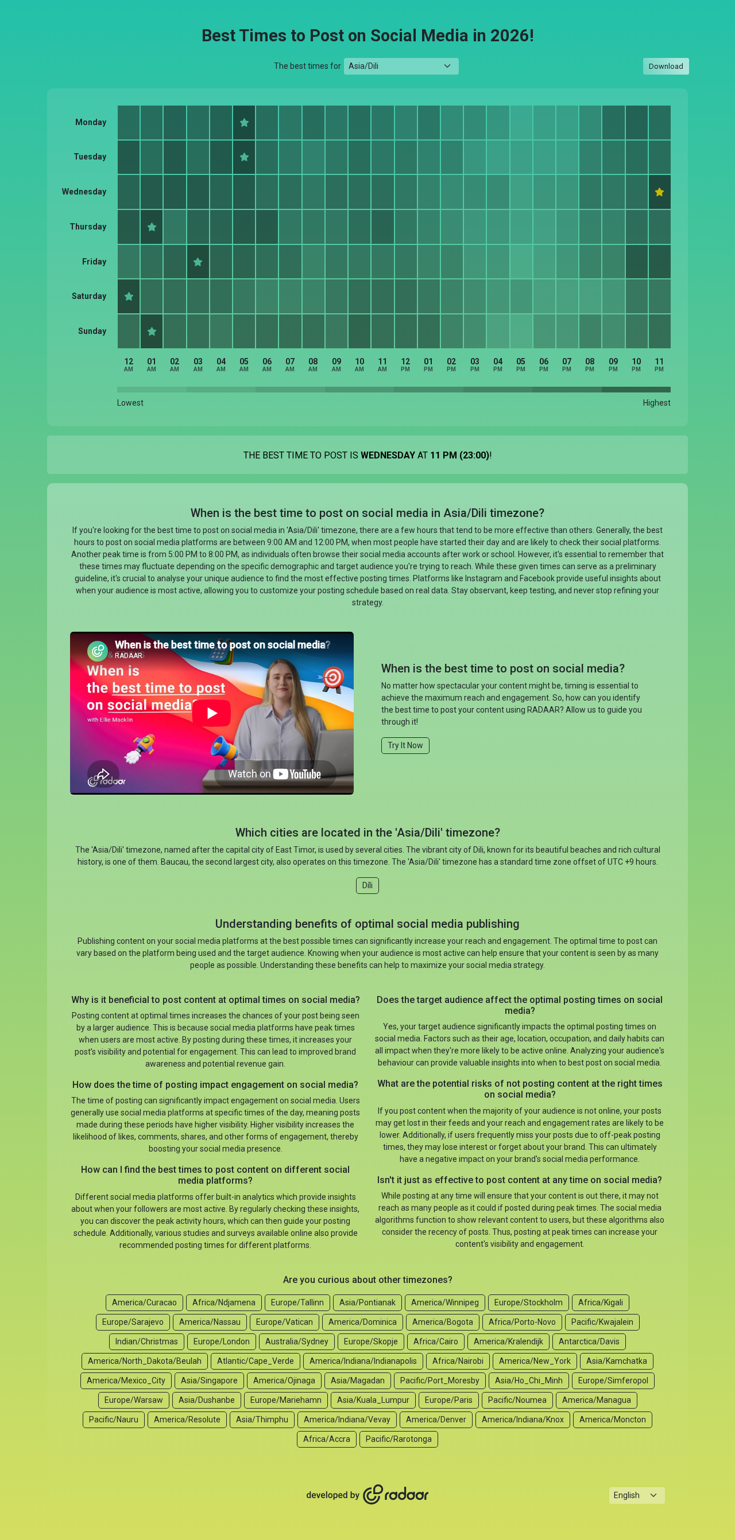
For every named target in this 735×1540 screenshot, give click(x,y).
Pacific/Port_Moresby (439, 1380)
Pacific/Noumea (517, 1400)
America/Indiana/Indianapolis (363, 1361)
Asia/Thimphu (262, 1419)
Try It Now (405, 745)
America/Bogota (442, 1322)
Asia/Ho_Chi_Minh (529, 1380)
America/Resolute (187, 1419)
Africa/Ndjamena (224, 1302)
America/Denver (436, 1419)
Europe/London (222, 1341)
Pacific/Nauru (113, 1419)
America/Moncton (612, 1419)
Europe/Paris (449, 1400)
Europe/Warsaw (134, 1400)
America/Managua (596, 1400)
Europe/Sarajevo (133, 1322)
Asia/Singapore (209, 1380)
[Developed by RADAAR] (367, 1494)
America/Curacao (144, 1302)
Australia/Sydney (296, 1341)
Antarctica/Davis (589, 1341)
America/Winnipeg (445, 1302)
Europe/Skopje (371, 1341)
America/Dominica (362, 1322)
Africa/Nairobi (457, 1361)
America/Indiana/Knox (523, 1419)
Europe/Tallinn (297, 1302)
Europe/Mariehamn (286, 1400)
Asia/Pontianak (367, 1302)
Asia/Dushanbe (207, 1400)
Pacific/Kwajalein (602, 1322)
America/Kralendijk (508, 1341)
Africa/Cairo (435, 1341)
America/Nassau (210, 1322)
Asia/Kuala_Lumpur (373, 1400)
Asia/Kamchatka (616, 1361)
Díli (367, 885)
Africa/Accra (326, 1439)
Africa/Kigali (600, 1302)
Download (666, 66)
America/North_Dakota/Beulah (145, 1361)
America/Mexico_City (126, 1380)
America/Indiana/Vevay (347, 1419)
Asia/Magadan (358, 1380)
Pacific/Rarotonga (399, 1439)
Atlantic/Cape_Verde (255, 1361)
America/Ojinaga (284, 1380)
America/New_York (535, 1361)
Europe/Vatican (284, 1322)
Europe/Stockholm (528, 1302)
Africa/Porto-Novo (522, 1322)
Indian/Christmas (146, 1341)
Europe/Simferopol (613, 1380)
